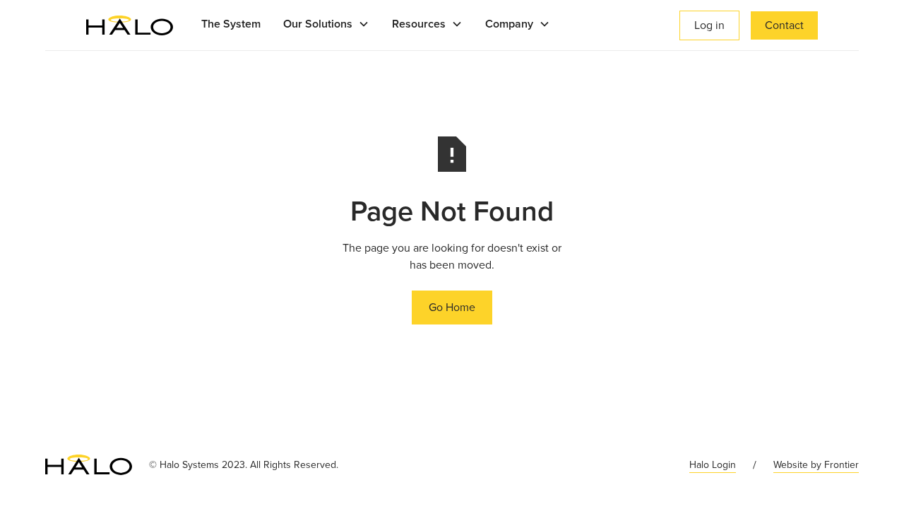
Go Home (452, 307)
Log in (709, 25)
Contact (784, 25)
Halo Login (712, 464)
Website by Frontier (816, 464)
